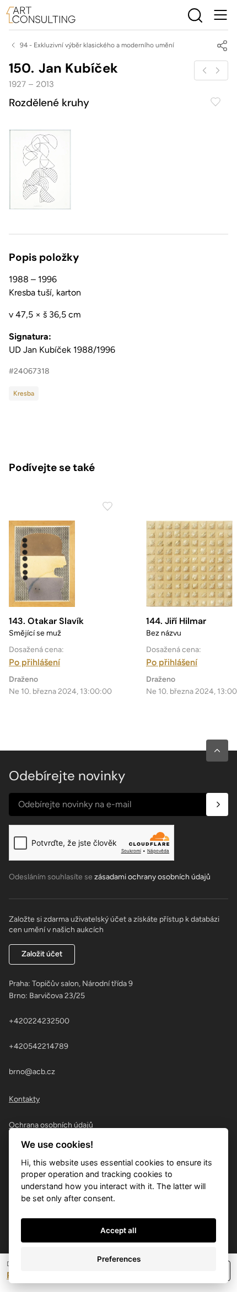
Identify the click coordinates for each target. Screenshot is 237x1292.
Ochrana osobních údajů (51, 1125)
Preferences (119, 1259)
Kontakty (24, 1099)
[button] (217, 751)
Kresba (23, 393)
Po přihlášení (34, 662)
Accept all (118, 1230)
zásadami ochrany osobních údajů (152, 877)
